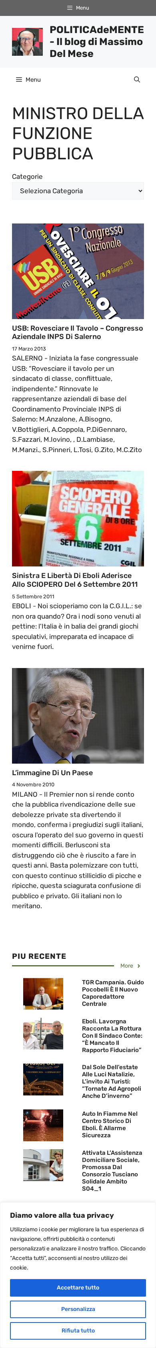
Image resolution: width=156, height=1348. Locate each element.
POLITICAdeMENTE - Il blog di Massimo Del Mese (97, 41)
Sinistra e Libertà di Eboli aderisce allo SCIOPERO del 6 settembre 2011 (75, 580)
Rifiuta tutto (78, 1330)
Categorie (27, 176)
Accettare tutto (78, 1287)
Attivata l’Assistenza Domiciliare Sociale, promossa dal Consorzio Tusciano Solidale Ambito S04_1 (112, 1170)
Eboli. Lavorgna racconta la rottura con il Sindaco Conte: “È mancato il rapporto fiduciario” (112, 1036)
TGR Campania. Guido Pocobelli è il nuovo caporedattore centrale (113, 993)
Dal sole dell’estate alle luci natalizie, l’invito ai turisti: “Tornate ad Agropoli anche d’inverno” (111, 1081)
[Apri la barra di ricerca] (137, 80)
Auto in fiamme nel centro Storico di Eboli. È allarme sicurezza (110, 1124)
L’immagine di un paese (52, 772)
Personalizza (78, 1309)
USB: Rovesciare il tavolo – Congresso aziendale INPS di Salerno (77, 332)
